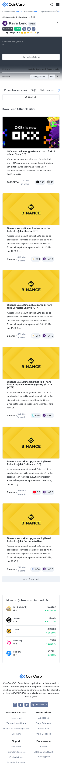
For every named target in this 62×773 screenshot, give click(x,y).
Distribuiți (32, 97)
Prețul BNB (43, 728)
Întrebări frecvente (16, 762)
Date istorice (47, 90)
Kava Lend (22, 17)
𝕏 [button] (24, 29)
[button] (29, 29)
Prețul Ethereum (44, 723)
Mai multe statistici (31, 56)
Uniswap (17, 640)
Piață (33, 90)
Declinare (16, 733)
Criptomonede (8, 17)
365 (35, 11)
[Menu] (58, 4)
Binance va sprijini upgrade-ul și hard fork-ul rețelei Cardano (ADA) (29, 540)
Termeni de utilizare (16, 723)
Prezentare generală (15, 90)
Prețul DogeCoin (43, 733)
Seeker (16, 618)
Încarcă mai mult (31, 579)
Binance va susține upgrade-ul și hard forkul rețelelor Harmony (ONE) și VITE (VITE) (29, 384)
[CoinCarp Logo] (14, 4)
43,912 (19, 11)
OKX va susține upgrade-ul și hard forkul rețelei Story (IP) (31, 153)
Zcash (16, 629)
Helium (17, 651)
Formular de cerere (16, 751)
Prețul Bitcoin (43, 718)
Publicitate (16, 746)
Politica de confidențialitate (16, 728)
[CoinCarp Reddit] (26, 705)
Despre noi (16, 718)
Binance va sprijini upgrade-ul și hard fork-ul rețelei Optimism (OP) (29, 463)
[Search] (52, 4)
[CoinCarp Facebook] (20, 705)
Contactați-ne (16, 757)
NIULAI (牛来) (20, 607)
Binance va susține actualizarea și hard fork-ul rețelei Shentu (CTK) (29, 229)
